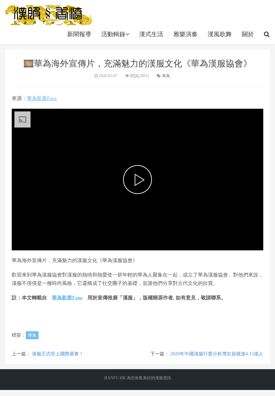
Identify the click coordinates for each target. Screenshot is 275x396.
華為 (166, 75)
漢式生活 (151, 34)
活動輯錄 (113, 34)
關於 (248, 34)
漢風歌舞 (220, 34)
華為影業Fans (42, 98)
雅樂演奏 (185, 34)
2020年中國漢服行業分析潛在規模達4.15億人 (216, 353)
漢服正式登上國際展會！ (58, 353)
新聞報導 (79, 34)
